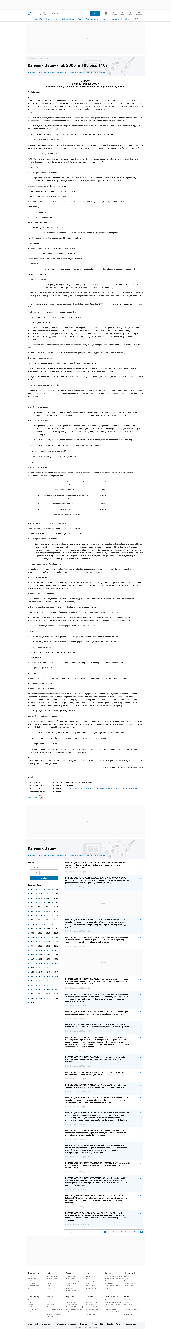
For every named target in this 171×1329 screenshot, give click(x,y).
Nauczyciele (50, 1304)
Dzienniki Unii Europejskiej (95, 72)
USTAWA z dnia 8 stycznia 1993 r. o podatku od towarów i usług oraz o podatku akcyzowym (105, 788)
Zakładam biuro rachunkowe (114, 1276)
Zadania (30, 1304)
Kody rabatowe (128, 1304)
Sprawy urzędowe (71, 1283)
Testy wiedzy (51, 1316)
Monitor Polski (61, 72)
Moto (103, 19)
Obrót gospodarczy (34, 1281)
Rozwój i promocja (33, 1307)
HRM (48, 1288)
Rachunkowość (32, 1278)
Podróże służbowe (110, 1307)
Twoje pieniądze (92, 19)
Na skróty (127, 1297)
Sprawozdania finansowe (112, 1285)
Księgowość (37, 19)
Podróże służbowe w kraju (113, 1300)
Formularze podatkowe (131, 1309)
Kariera (94, 1324)
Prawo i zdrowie (71, 1290)
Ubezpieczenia (51, 1281)
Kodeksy (69, 1311)
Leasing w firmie (91, 1285)
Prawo (80, 19)
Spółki (87, 1278)
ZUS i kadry (31, 1283)
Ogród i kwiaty (128, 1285)
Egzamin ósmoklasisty (54, 1314)
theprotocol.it (128, 1311)
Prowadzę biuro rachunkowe (114, 1278)
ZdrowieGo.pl (128, 1300)
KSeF (136, 19)
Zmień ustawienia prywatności (65, 1324)
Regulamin (84, 1324)
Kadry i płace (32, 1309)
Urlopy (49, 1283)
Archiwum (127, 1302)
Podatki (30, 1276)
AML (106, 1288)
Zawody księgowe (33, 1285)
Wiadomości (128, 1276)
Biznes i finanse (90, 1276)
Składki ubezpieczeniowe (112, 1304)
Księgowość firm (33, 1273)
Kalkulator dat (90, 1300)
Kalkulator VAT (90, 1304)
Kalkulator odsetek (91, 1307)
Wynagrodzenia (52, 1278)
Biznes (56, 19)
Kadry (48, 19)
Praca (68, 1285)
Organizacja (31, 1300)
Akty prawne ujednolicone (74, 1309)
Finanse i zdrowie (91, 1288)
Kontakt (110, 1324)
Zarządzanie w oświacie (54, 1309)
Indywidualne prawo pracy (55, 1276)
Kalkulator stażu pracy (92, 1309)
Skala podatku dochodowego (114, 1311)
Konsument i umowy (72, 1281)
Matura (49, 1311)
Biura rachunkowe (111, 1273)
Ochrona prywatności (43, 1324)
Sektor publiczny (68, 19)
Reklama (119, 1324)
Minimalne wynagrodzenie (113, 1302)
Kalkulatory (89, 1297)
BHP (48, 1285)
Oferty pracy (128, 1314)
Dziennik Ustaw (43, 58)
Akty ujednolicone (34, 72)
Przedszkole (51, 1300)
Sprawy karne (70, 1278)
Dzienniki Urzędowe (76, 72)
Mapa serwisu (131, 1324)
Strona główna (32, 58)
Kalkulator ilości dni (91, 1302)
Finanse (126, 1281)
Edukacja (126, 19)
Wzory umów (128, 1307)
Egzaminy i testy (52, 1307)
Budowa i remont (129, 1283)
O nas (30, 1324)
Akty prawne (70, 1297)
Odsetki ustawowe (110, 1309)
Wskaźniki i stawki (111, 1297)
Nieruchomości (114, 19)
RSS (101, 1324)
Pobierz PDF (33, 798)
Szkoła (49, 1302)
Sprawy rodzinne (71, 1276)
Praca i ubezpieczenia (92, 1281)
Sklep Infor (69, 1288)
